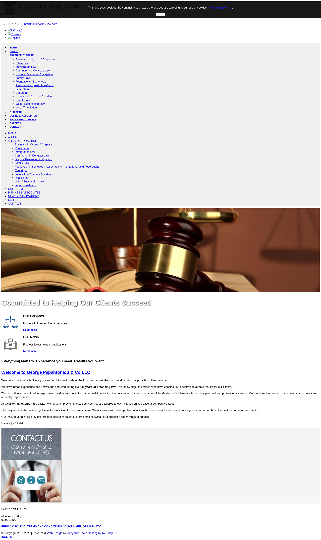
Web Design (54, 533)
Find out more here (220, 7)
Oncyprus (73, 533)
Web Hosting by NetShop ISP (99, 533)
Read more (30, 329)
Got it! (160, 14)
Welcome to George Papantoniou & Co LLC (45, 372)
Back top (6, 536)
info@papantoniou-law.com (40, 24)
